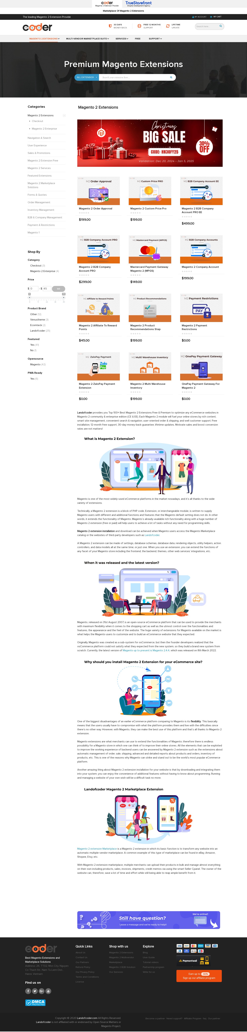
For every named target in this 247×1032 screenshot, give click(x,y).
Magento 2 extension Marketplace (97, 848)
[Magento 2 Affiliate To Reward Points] (98, 308)
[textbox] (133, 77)
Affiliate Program (192, 1018)
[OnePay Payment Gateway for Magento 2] (201, 366)
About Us (80, 952)
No (33, 350)
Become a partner (155, 1018)
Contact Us (81, 957)
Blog (145, 952)
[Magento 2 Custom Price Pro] (150, 191)
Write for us (149, 972)
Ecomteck (38, 325)
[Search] (220, 26)
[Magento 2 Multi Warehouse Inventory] (150, 366)
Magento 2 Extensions (121, 952)
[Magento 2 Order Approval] (98, 191)
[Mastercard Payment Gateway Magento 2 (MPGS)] (150, 249)
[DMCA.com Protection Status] (48, 1002)
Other (35, 314)
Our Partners (82, 962)
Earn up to (199, 976)
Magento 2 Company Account (200, 267)
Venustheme (39, 319)
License (80, 981)
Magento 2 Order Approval (95, 208)
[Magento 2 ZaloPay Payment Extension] (98, 366)
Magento (38, 364)
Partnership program (153, 967)
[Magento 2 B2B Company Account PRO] (98, 249)
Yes (34, 345)
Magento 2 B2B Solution (122, 967)
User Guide (149, 957)
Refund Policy (83, 967)
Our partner (214, 1018)
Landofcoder (152, 535)
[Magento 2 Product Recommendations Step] (150, 308)
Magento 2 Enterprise (44, 271)
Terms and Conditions (87, 976)
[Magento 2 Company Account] (201, 249)
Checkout (37, 265)
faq (204, 1018)
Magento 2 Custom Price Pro (148, 208)
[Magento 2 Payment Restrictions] (201, 308)
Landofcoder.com (87, 1018)
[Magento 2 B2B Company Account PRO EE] (201, 191)
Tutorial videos (151, 962)
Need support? (174, 1018)
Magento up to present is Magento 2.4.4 (146, 650)
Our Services (116, 972)
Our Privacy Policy (85, 972)
